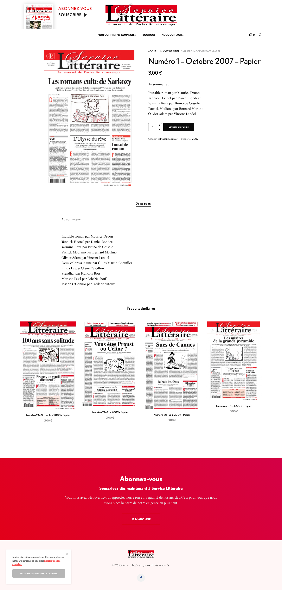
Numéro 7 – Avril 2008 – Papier (234, 405)
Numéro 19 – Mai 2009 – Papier (110, 412)
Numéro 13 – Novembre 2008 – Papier (48, 415)
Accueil (153, 51)
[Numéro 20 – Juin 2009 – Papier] (172, 365)
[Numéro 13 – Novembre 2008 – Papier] (48, 365)
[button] (141, 519)
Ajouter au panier (178, 127)
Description (143, 203)
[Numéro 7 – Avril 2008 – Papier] (234, 360)
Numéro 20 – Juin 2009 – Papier (172, 414)
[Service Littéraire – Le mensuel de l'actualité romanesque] (141, 14)
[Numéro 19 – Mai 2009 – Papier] (110, 364)
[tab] (143, 203)
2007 (195, 138)
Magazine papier (170, 51)
